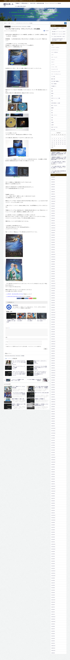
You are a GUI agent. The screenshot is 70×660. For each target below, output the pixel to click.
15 (64, 140)
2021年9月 (53, 319)
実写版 (29, 26)
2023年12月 (53, 254)
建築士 (52, 93)
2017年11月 (53, 430)
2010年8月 (53, 626)
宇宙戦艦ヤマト (53, 86)
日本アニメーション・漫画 (55, 98)
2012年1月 (53, 597)
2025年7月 (53, 208)
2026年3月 (53, 189)
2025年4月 (53, 215)
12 (58, 140)
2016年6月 (53, 471)
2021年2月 (53, 336)
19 (58, 142)
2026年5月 (53, 184)
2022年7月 (53, 295)
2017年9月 (53, 435)
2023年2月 (53, 278)
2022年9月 (53, 290)
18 (56, 142)
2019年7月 (53, 382)
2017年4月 (53, 447)
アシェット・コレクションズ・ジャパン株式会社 (53, 3)
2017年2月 (53, 452)
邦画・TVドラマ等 (54, 127)
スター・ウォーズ (54, 57)
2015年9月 (53, 493)
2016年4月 (53, 476)
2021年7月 (53, 324)
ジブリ (52, 54)
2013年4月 (53, 561)
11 (56, 140)
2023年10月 (53, 259)
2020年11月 (53, 343)
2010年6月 (53, 631)
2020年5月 (53, 358)
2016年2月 (53, 481)
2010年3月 (53, 638)
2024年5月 (53, 242)
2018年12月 (53, 399)
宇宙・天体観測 (53, 83)
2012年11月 (53, 573)
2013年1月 (53, 568)
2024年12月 (53, 225)
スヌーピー (53, 59)
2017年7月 (53, 440)
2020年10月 (53, 346)
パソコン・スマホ (54, 66)
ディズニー (24, 26)
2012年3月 (53, 592)
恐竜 (52, 95)
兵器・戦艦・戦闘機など (55, 81)
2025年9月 (53, 203)
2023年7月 (53, 266)
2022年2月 (53, 307)
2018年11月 (53, 401)
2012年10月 (53, 575)
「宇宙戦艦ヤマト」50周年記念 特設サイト (22, 3)
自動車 (52, 122)
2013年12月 (53, 544)
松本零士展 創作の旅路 (40, 3)
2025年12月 (53, 196)
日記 (52, 100)
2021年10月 (53, 317)
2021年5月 (53, 329)
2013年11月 (53, 546)
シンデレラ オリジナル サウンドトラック (15, 296)
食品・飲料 (53, 129)
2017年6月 (53, 442)
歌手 (52, 110)
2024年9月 (53, 232)
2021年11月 (53, 314)
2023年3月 (53, 276)
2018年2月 (53, 423)
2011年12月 (53, 599)
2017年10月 (53, 433)
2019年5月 (53, 387)
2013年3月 (53, 563)
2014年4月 (53, 534)
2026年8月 (53, 177)
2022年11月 (53, 285)
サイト (7, 344)
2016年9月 (53, 464)
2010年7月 (53, 628)
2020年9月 (53, 348)
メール (7, 341)
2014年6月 (53, 529)
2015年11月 (53, 488)
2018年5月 (53, 416)
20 (60, 142)
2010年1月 (53, 643)
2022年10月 (53, 288)
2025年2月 (53, 220)
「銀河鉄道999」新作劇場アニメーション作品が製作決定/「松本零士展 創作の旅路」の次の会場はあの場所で (58, 153)
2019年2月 (53, 394)
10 (54, 140)
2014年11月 (53, 517)
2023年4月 (53, 273)
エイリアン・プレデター (55, 47)
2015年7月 (53, 498)
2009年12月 (53, 645)
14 (62, 140)
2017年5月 (53, 445)
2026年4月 (53, 186)
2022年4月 (53, 302)
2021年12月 (53, 312)
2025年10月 (53, 201)
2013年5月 (53, 558)
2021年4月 (53, 331)
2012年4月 (53, 590)
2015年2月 (53, 510)
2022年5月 (53, 300)
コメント (8, 327)
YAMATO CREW (32, 3)
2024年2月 (53, 249)
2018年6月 (53, 413)
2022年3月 (53, 305)
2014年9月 (53, 522)
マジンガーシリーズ (54, 69)
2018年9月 (53, 406)
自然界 (52, 124)
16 (52, 142)
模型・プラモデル (54, 105)
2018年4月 (53, 418)
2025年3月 (53, 218)
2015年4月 (53, 505)
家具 (52, 88)
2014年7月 (53, 527)
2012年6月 (53, 585)
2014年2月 (53, 539)
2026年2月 (53, 191)
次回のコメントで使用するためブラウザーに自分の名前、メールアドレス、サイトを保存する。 (24, 346)
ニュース (52, 64)
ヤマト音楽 (53, 76)
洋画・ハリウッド (7, 26)
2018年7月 (53, 411)
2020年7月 (53, 353)
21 (62, 142)
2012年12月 (53, 570)
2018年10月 (53, 404)
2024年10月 (53, 230)
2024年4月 (53, 244)
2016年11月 (53, 459)
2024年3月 (53, 247)
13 (60, 140)
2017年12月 (53, 428)
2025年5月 (53, 213)
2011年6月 (53, 609)
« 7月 (52, 147)
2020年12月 (53, 341)
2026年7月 (53, 179)
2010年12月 (53, 616)
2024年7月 (53, 237)
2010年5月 (53, 633)
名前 (6, 337)
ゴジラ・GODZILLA (54, 52)
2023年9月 (53, 261)
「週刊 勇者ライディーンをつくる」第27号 (58, 31)
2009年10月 (53, 650)
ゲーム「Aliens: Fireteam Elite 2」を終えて (58, 36)
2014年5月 (53, 532)
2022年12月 (53, 283)
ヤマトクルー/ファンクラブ (55, 71)
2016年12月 (53, 457)
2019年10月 (53, 375)
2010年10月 (53, 621)
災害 (52, 117)
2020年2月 (53, 365)
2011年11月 (53, 602)
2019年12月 (53, 370)
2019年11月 (53, 372)
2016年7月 (53, 469)
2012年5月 (53, 587)
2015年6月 (53, 500)
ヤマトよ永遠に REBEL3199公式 (20, 6)
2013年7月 (53, 556)
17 (54, 142)
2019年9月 (53, 377)
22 (64, 142)
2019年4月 (53, 389)
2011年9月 (53, 604)
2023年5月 (53, 271)
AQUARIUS (47, 30)
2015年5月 (53, 503)
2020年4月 (53, 360)
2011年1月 (53, 614)
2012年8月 (53, 580)
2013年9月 (53, 551)
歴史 (52, 112)
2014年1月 (53, 541)
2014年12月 (53, 515)
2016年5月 (53, 474)
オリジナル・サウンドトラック (16, 26)
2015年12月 (53, 486)
